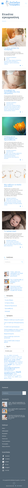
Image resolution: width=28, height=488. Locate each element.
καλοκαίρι (11, 363)
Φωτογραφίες (5, 443)
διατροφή (11, 361)
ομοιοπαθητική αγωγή (9, 372)
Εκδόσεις (4, 436)
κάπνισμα (19, 201)
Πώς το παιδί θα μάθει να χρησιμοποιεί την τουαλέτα (16, 281)
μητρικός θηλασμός (12, 202)
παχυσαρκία (18, 375)
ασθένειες (6, 154)
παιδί (13, 157)
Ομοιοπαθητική (9, 104)
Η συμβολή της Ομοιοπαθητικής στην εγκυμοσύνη (12, 91)
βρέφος (6, 359)
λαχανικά (20, 363)
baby (5, 355)
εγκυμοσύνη (18, 60)
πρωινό (5, 376)
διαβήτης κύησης (7, 106)
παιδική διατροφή (8, 375)
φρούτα (6, 378)
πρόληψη (6, 158)
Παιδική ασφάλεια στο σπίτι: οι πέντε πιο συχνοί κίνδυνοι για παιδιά (13, 330)
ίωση (21, 356)
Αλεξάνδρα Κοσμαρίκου (11, 57)
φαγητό (20, 376)
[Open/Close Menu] (2, 3)
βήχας (20, 358)
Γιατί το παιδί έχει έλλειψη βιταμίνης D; (14, 323)
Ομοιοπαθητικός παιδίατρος (10, 356)
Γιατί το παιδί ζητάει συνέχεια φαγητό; (12, 341)
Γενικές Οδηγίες (9, 199)
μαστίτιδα (14, 108)
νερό (9, 366)
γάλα (7, 60)
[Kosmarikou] (15, 3)
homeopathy (19, 153)
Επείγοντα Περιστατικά (11, 305)
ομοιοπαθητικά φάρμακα (13, 109)
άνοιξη (18, 356)
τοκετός (11, 62)
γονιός (6, 361)
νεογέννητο (15, 61)
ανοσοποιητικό (13, 358)
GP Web (23, 480)
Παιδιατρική (15, 199)
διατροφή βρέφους (19, 361)
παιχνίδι (14, 375)
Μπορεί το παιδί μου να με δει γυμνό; (14, 320)
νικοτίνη (19, 202)
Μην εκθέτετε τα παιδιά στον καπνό (12, 185)
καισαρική (6, 61)
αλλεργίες (14, 105)
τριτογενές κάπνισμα (17, 203)
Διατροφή (7, 311)
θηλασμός (14, 201)
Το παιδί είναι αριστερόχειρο (12, 326)
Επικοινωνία (4, 438)
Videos (3, 428)
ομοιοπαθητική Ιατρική (9, 370)
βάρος (17, 358)
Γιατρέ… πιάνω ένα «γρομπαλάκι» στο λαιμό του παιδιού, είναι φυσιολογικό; (16, 274)
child (10, 153)
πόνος (13, 376)
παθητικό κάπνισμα (8, 203)
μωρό (18, 154)
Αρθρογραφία (5, 431)
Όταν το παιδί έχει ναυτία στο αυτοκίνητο (12, 337)
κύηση (10, 108)
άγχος (7, 243)
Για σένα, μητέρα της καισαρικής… (11, 48)
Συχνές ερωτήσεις (6, 441)
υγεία (16, 376)
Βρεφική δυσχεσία (9, 333)
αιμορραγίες (8, 105)
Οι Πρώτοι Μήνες (9, 241)
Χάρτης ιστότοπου (6, 446)
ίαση (15, 154)
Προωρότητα (10, 245)
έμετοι (19, 106)
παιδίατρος (6, 62)
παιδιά (15, 373)
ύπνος (9, 378)
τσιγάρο (5, 205)
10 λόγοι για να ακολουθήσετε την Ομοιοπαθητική (10, 138)
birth (7, 153)
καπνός (5, 202)
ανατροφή (6, 358)
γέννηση (13, 60)
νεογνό (5, 109)
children (14, 153)
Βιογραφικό (4, 433)
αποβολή (18, 105)
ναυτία (18, 108)
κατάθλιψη (6, 108)
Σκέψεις (7, 59)
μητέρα (10, 61)
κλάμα (16, 363)
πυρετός (9, 376)
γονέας (14, 359)
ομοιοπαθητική (7, 110)
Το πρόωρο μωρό (10, 231)
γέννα (10, 60)
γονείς (13, 243)
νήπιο (13, 364)
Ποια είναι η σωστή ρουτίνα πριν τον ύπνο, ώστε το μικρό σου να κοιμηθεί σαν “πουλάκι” (16, 288)
